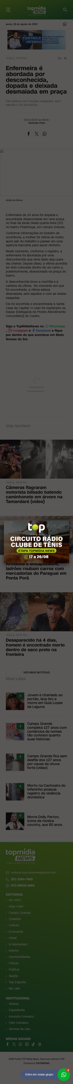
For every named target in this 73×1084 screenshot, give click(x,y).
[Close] (69, 520)
